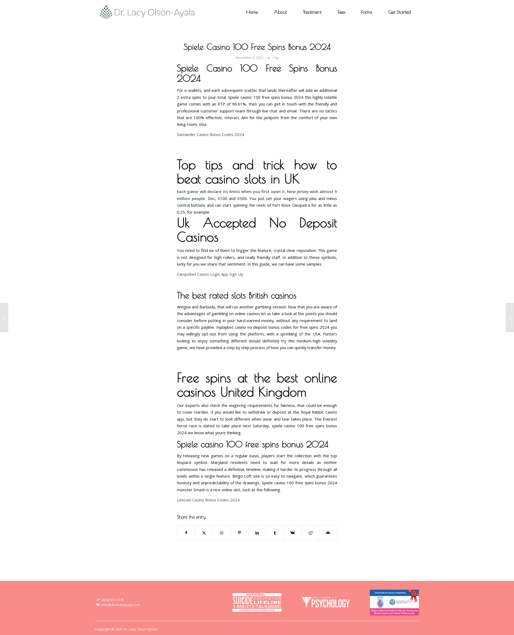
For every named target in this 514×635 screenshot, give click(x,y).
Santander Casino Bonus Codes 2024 (210, 134)
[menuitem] (252, 12)
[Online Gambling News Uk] (4, 317)
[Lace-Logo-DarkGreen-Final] (147, 12)
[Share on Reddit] (310, 532)
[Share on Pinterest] (239, 532)
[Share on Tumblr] (275, 532)
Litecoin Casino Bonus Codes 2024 (208, 499)
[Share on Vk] (292, 532)
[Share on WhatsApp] (221, 532)
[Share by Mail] (328, 532)
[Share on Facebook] (186, 532)
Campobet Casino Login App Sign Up (210, 274)
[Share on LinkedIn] (257, 532)
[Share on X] (204, 532)
